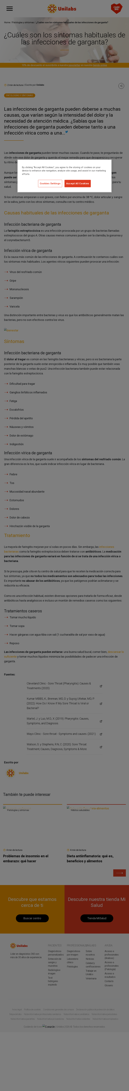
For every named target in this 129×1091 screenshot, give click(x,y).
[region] (64, 175)
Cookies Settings (50, 183)
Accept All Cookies (77, 183)
